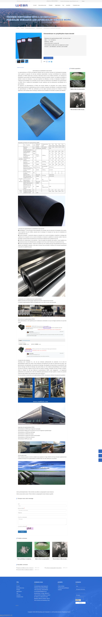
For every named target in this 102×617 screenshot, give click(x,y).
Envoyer (22, 531)
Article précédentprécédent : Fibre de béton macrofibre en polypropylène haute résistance (35, 491)
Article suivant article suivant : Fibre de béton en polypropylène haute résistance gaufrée (34, 493)
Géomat (60, 589)
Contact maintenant (49, 57)
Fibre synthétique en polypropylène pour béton (24, 558)
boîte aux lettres (21, 508)
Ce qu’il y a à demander (22, 517)
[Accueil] (22, 5)
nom (19, 503)
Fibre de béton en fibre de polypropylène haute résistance (60, 558)
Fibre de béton (61, 586)
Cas (63, 5)
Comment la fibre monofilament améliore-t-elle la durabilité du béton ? (26, 569)
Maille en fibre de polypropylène (42, 558)
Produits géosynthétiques (30, 28)
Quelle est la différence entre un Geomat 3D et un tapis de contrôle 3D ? (26, 567)
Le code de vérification (22, 526)
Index (72, 611)
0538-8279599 (52, 1)
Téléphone (20, 512)
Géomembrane (39, 28)
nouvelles (18, 595)
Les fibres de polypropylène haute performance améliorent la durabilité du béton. (54, 567)
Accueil (34, 5)
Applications (57, 5)
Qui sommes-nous (20, 587)
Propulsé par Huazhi (66, 611)
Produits (22, 28)
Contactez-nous (76, 5)
